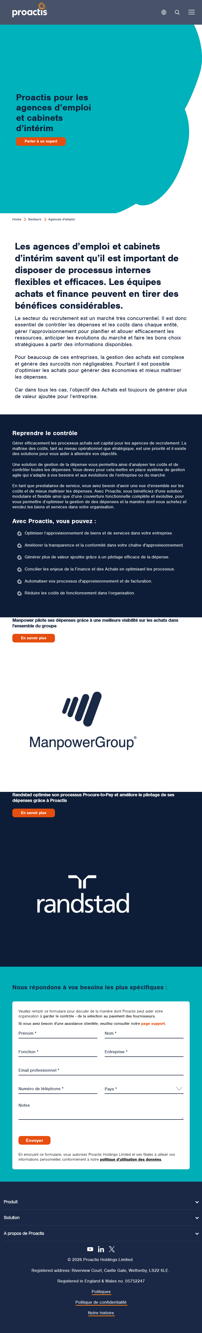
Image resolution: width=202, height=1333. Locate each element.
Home (16, 219)
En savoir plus (33, 638)
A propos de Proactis (24, 1233)
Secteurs (34, 219)
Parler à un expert (41, 141)
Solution (11, 1217)
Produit (10, 1202)
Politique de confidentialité (101, 1302)
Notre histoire (101, 1312)
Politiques (101, 1291)
